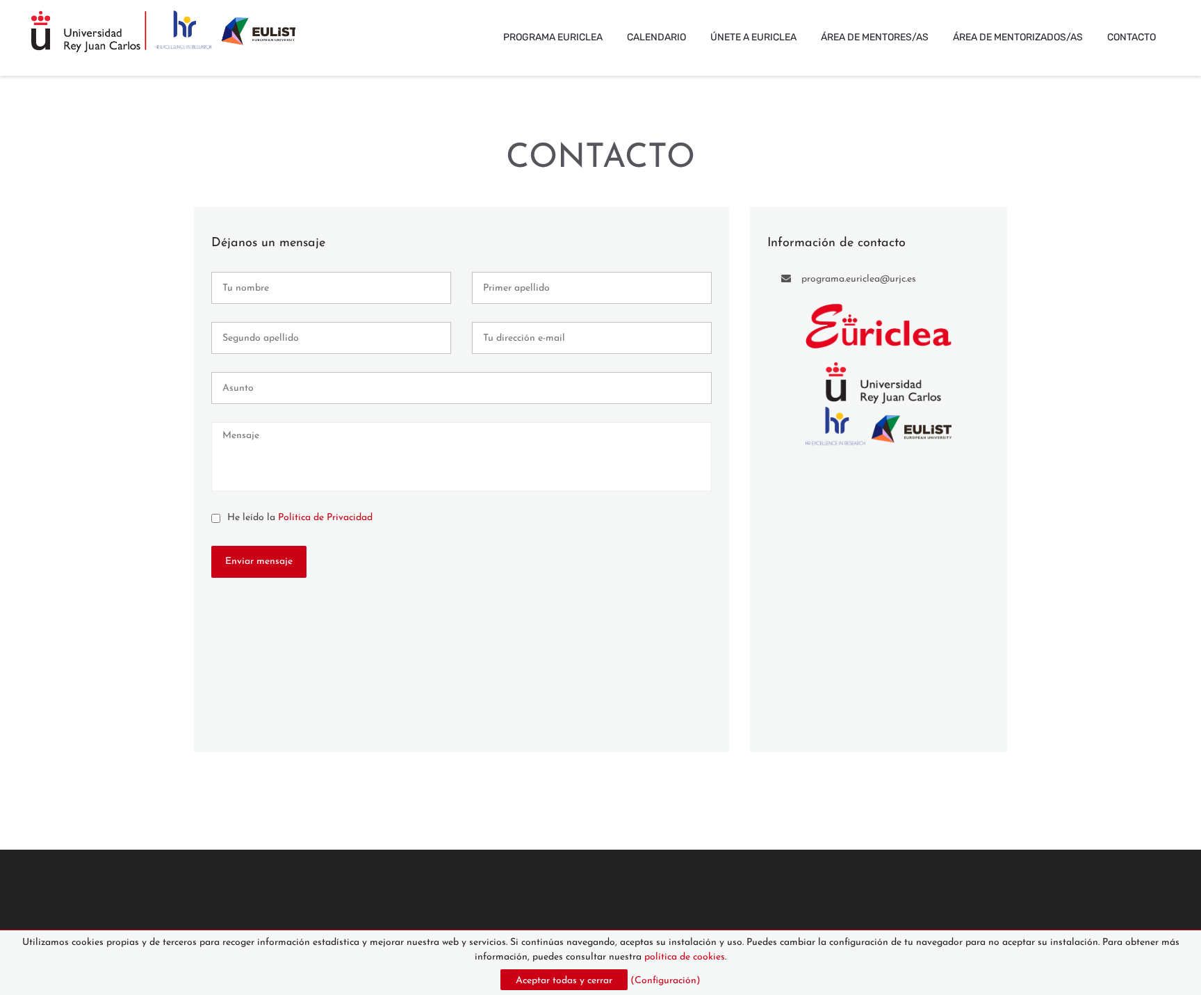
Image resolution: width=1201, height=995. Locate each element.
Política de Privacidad (325, 517)
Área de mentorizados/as (1018, 37)
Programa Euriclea (553, 37)
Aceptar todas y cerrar (564, 981)
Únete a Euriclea (753, 37)
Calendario (656, 37)
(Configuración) (665, 981)
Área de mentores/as (875, 37)
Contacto (1131, 37)
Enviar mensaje (259, 561)
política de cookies (684, 957)
